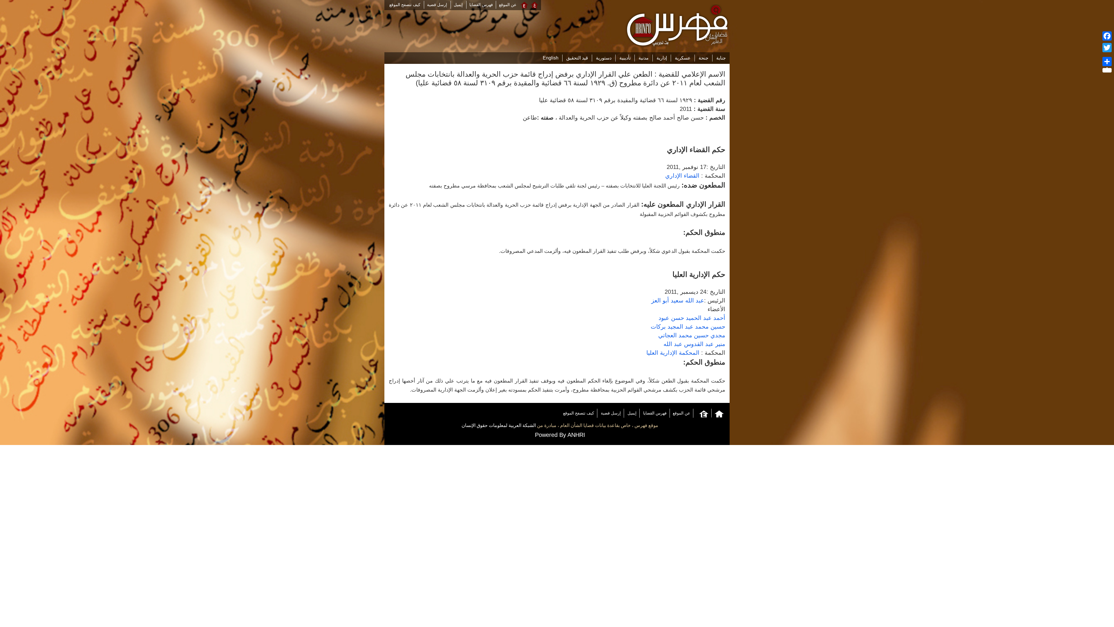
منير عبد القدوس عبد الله (694, 344)
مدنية (644, 57)
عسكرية (683, 57)
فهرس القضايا (481, 4)
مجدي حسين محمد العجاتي (691, 335)
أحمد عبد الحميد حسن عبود (692, 318)
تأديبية (625, 57)
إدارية (662, 57)
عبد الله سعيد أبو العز (677, 300)
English (550, 57)
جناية (721, 57)
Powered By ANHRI (560, 435)
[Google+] (1107, 54)
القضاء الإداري (682, 175)
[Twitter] (1107, 47)
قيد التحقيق (577, 57)
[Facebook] (1107, 36)
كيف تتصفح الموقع (404, 4)
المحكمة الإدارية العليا (672, 352)
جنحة (703, 57)
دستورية (604, 57)
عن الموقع (507, 4)
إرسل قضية (437, 4)
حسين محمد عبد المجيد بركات (688, 326)
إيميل (458, 4)
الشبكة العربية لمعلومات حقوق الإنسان (499, 425)
